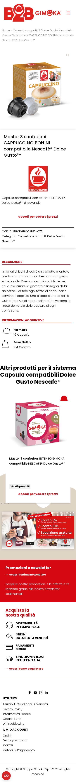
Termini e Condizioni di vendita (25, 704)
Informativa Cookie (17, 714)
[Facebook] (29, 692)
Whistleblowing (14, 724)
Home (6, 30)
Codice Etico (12, 719)
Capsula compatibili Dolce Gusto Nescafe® (42, 30)
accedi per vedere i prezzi (38, 216)
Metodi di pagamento (19, 750)
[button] (68, 55)
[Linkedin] (46, 692)
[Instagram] (40, 692)
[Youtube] (35, 692)
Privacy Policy (12, 709)
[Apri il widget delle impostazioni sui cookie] (6, 775)
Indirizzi (8, 745)
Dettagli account (15, 740)
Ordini (7, 735)
